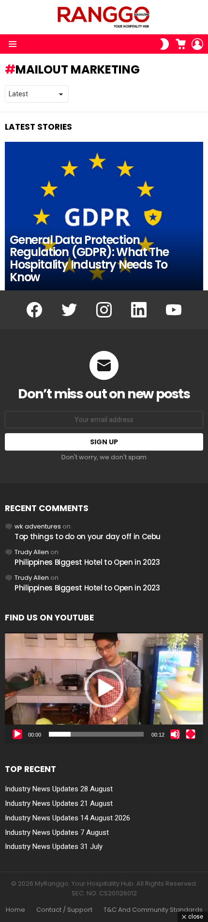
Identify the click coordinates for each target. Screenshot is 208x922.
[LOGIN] (197, 44)
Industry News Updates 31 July (54, 846)
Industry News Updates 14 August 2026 (67, 818)
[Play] (17, 734)
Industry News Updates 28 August (59, 789)
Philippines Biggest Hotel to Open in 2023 (87, 562)
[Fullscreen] (190, 734)
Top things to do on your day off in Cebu (88, 536)
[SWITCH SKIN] (164, 44)
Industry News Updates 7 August (57, 832)
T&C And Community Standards (153, 910)
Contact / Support (64, 910)
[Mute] (175, 734)
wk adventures (38, 526)
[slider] (96, 734)
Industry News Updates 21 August (59, 803)
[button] (104, 688)
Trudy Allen (32, 552)
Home (15, 910)
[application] (104, 688)
